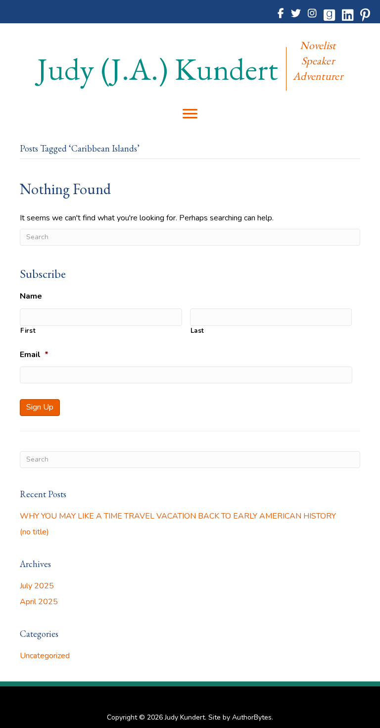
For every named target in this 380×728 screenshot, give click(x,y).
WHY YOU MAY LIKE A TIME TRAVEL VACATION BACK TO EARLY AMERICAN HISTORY (178, 516)
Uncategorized (45, 655)
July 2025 (37, 585)
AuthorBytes (252, 717)
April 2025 (39, 601)
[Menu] (190, 113)
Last (197, 330)
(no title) (34, 531)
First (28, 330)
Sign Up (39, 407)
